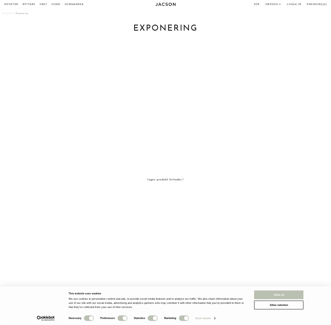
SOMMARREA (74, 4)
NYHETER (11, 4)
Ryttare (29, 4)
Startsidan (7, 13)
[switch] (122, 318)
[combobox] (265, 4)
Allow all (279, 294)
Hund (56, 4)
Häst (43, 4)
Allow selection (279, 304)
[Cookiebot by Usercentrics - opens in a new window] (46, 318)
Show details (203, 318)
